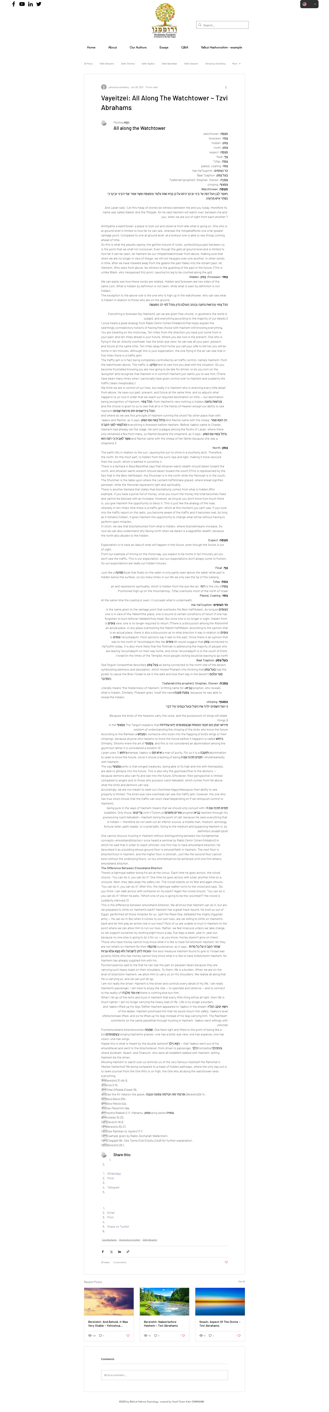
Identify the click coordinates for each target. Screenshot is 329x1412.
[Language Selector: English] (309, 4)
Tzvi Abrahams (109, 1239)
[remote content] (164, 1201)
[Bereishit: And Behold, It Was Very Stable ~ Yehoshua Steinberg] (109, 1302)
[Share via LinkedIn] (119, 1251)
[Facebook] (13, 4)
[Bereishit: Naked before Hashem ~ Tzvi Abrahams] (164, 1302)
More (234, 63)
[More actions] (226, 87)
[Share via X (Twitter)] (111, 1251)
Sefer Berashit (107, 63)
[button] (164, 47)
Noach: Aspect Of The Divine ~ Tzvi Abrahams (219, 1323)
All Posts (88, 63)
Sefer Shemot (128, 63)
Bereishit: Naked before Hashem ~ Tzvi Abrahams (161, 1323)
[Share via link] (128, 1251)
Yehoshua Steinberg (215, 63)
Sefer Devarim (191, 63)
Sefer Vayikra (148, 63)
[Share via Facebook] (102, 1251)
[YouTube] (22, 4)
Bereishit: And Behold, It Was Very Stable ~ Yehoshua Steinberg (108, 1323)
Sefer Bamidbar (169, 63)
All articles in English (129, 1239)
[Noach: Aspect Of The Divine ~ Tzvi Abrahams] (220, 1302)
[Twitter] (38, 4)
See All (241, 1281)
